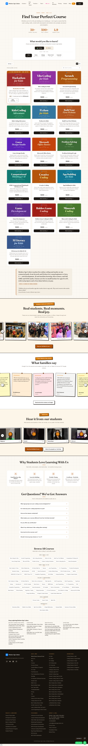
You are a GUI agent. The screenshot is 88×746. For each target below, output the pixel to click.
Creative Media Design (53, 571)
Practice (35, 3)
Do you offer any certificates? (28, 522)
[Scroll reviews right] (85, 385)
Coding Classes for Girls (36, 700)
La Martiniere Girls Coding (54, 705)
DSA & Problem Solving (65, 571)
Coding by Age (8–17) (53, 671)
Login (79, 3)
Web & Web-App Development (38, 719)
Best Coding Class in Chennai (55, 691)
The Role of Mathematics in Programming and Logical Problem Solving (52, 634)
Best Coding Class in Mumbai (55, 700)
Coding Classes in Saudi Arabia (73, 658)
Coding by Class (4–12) (54, 669)
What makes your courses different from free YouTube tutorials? (38, 518)
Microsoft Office (26, 561)
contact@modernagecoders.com (56, 723)
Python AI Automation (55, 587)
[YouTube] (10, 661)
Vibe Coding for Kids (14, 558)
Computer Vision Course (14, 634)
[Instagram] (7, 661)
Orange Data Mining (60, 574)
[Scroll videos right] (85, 435)
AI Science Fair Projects (11, 719)
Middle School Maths (26, 607)
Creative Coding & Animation (48, 561)
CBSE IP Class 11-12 (28, 574)
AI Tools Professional (51, 590)
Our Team (33, 669)
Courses (24, 3)
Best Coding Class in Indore (55, 698)
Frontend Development (74, 568)
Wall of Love (33, 682)
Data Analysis (11, 590)
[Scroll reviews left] (2, 385)
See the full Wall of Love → (34, 449)
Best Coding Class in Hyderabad (56, 685)
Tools (41, 3)
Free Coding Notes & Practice (37, 674)
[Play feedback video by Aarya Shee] (57, 434)
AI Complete (45, 587)
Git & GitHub (50, 574)
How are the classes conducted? (29, 513)
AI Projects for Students (11, 717)
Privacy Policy (52, 725)
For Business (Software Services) (38, 678)
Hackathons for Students (11, 726)
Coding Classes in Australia (72, 669)
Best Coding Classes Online (37, 702)
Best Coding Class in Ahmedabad (56, 694)
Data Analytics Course (13, 632)
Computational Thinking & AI (72, 558)
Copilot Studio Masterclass (56, 593)
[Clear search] (79, 67)
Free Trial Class (12, 640)
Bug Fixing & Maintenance (36, 730)
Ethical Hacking (19, 590)
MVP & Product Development (37, 726)
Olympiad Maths (59, 607)
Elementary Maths (16, 607)
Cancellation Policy (53, 729)
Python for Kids (48, 558)
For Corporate (52, 665)
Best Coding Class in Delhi (54, 696)
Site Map (33, 676)
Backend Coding (15, 571)
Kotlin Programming (69, 581)
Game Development (72, 561)
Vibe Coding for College (13, 581)
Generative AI (18, 584)
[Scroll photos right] (85, 331)
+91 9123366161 (52, 720)
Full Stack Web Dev (36, 568)
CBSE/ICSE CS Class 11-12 (16, 574)
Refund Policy (52, 732)
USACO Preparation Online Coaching (17, 639)
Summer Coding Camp (53, 674)
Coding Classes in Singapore (73, 667)
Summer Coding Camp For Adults (56, 680)
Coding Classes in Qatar (72, 660)
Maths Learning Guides (50, 624)
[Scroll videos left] (2, 435)
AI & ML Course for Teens (36, 705)
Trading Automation (40, 590)
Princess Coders (36, 600)
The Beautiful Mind (35, 689)
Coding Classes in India (54, 667)
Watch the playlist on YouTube (53, 449)
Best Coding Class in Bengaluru (55, 687)
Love (48, 3)
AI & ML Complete (27, 584)
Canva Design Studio (16, 561)
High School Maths (38, 607)
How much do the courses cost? (29, 532)
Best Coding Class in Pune (54, 689)
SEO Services (34, 733)
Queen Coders (45, 600)
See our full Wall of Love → (44, 346)
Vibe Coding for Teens (14, 568)
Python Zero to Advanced (37, 581)
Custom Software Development (38, 717)
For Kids (50, 656)
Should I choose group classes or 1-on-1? (31, 537)
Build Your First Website (59, 558)
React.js (44, 568)
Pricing (60, 3)
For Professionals (52, 663)
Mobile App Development (36, 722)
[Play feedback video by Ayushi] (34, 434)
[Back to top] (1, 745)
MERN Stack (50, 584)
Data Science (36, 584)
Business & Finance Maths (70, 607)
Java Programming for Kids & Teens (38, 709)
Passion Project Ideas (10, 715)
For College (51, 660)
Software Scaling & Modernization (38, 728)
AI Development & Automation (37, 724)
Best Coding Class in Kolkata (55, 682)
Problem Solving (35, 561)
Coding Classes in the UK (72, 665)
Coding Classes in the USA (72, 663)
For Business (54, 3)
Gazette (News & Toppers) (37, 667)
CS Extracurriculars (10, 724)
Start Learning (13, 100)
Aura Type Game (34, 687)
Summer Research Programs (12, 728)
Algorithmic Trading (29, 590)
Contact (65, 3)
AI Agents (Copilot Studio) (72, 574)
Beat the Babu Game (35, 685)
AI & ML (33, 571)
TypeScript (77, 581)
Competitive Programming (40, 574)
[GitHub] (16, 661)
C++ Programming (63, 568)
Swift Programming (58, 581)
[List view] (80, 64)
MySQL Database (75, 587)
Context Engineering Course (15, 627)
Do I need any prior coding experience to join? (33, 508)
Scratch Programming (25, 558)
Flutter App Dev (48, 581)
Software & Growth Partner (37, 715)
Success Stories (34, 665)
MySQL (74, 571)
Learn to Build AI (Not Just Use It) (38, 707)
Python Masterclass (25, 568)
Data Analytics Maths (44, 610)
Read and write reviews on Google (44, 402)
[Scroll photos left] (2, 331)
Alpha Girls (53, 600)
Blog (70, 3)
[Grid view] (77, 64)
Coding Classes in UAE (71, 656)
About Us (33, 658)
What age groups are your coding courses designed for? (36, 503)
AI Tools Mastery (65, 587)
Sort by (10, 63)
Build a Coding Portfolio (11, 722)
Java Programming (52, 568)
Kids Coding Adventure (37, 558)
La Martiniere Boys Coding (54, 702)
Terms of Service (52, 727)
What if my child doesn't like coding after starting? (34, 527)
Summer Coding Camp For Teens (56, 678)
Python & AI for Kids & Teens (37, 698)
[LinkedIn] (13, 661)
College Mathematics (48, 607)
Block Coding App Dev (61, 561)
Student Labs (34, 680)
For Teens (51, 658)
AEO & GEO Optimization (36, 735)
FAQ (32, 694)
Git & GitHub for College (63, 590)
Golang (11, 584)
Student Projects (9, 730)
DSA (77, 584)
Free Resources (34, 671)
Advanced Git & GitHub (75, 590)
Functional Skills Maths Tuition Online (35, 624)
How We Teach (30, 3)
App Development (25, 571)
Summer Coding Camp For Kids (55, 676)
